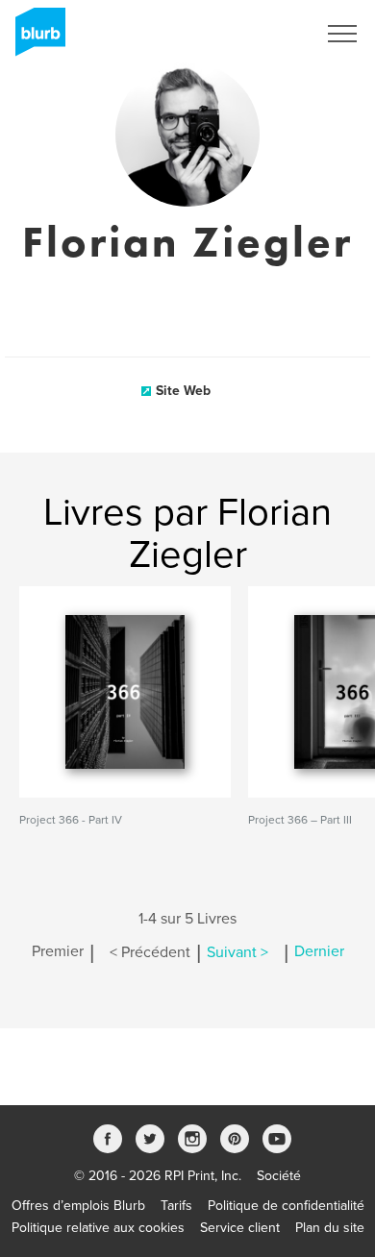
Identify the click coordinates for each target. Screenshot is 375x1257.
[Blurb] (35, 38)
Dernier (319, 952)
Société (279, 1176)
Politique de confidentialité (286, 1205)
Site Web (183, 390)
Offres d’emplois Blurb (78, 1205)
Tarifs (176, 1205)
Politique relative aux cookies (98, 1228)
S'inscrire (263, 33)
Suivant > (237, 952)
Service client (240, 1228)
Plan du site (329, 1228)
